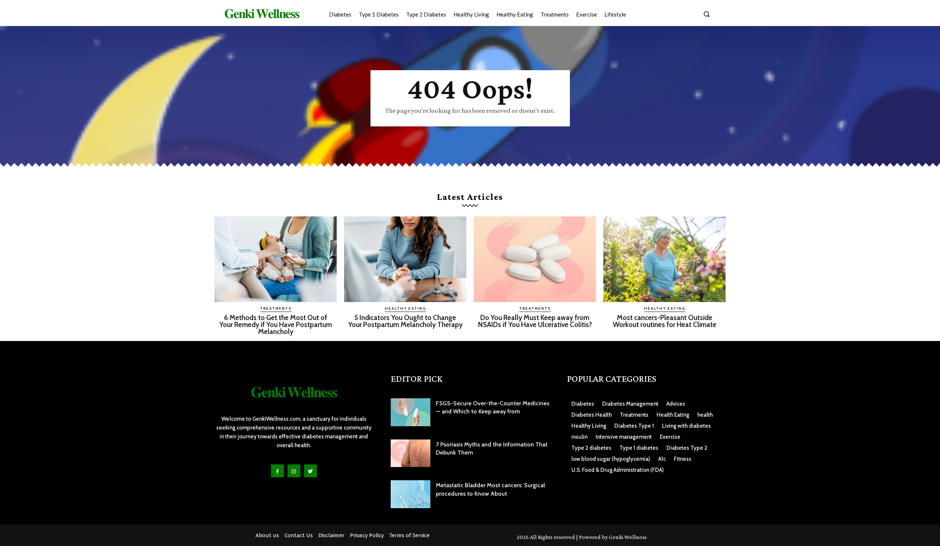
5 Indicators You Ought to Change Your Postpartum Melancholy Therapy (405, 321)
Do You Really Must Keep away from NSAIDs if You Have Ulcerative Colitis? (535, 321)
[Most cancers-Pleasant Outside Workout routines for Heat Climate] (664, 259)
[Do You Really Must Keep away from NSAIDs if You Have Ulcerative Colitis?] (535, 259)
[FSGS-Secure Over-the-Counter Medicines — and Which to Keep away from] (410, 412)
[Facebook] (277, 470)
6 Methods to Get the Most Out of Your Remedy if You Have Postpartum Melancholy (275, 324)
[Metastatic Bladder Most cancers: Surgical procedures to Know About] (410, 494)
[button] (706, 14)
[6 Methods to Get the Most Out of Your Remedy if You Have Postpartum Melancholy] (275, 259)
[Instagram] (294, 470)
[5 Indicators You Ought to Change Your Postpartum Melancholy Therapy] (405, 259)
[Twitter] (310, 470)
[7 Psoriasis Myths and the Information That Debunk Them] (410, 453)
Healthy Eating (405, 308)
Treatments (276, 308)
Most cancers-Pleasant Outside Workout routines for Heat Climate (664, 321)
